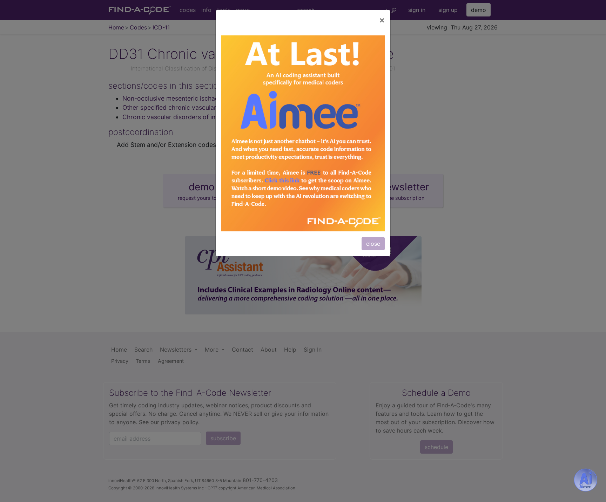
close (373, 243)
